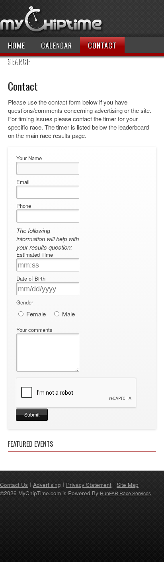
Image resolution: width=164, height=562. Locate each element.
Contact (102, 45)
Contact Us (14, 484)
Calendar (56, 45)
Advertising (47, 484)
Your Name (29, 158)
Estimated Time (34, 254)
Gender (24, 302)
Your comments (34, 329)
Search (20, 62)
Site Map (128, 484)
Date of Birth (30, 278)
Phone (23, 205)
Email (22, 182)
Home (16, 45)
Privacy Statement (88, 484)
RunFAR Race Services (125, 493)
